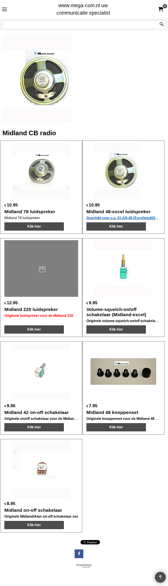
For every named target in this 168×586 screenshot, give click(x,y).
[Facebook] (79, 553)
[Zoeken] (162, 24)
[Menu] (4, 10)
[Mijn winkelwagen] (160, 9)
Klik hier (34, 226)
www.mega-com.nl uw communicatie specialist (83, 9)
